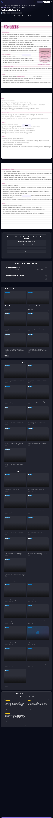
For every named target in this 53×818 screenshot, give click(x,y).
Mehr (6, 355)
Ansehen (26, 55)
